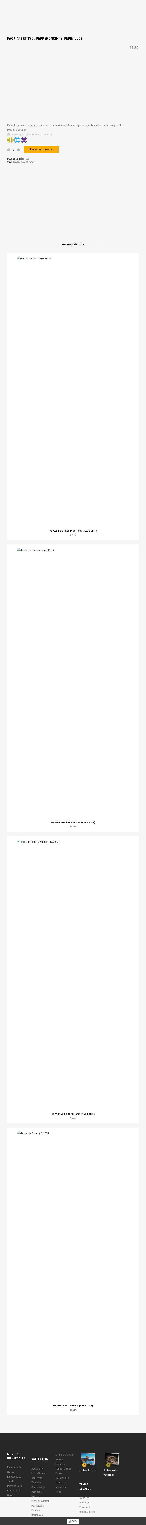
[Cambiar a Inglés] (73, 1521)
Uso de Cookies (87, 1511)
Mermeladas (37, 1505)
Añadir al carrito (41, 149)
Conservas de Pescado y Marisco (38, 1492)
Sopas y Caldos (63, 1468)
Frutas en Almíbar (40, 1501)
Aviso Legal (85, 1498)
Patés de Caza (14, 1485)
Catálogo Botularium (88, 1470)
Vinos (58, 1491)
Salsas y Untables (64, 1454)
